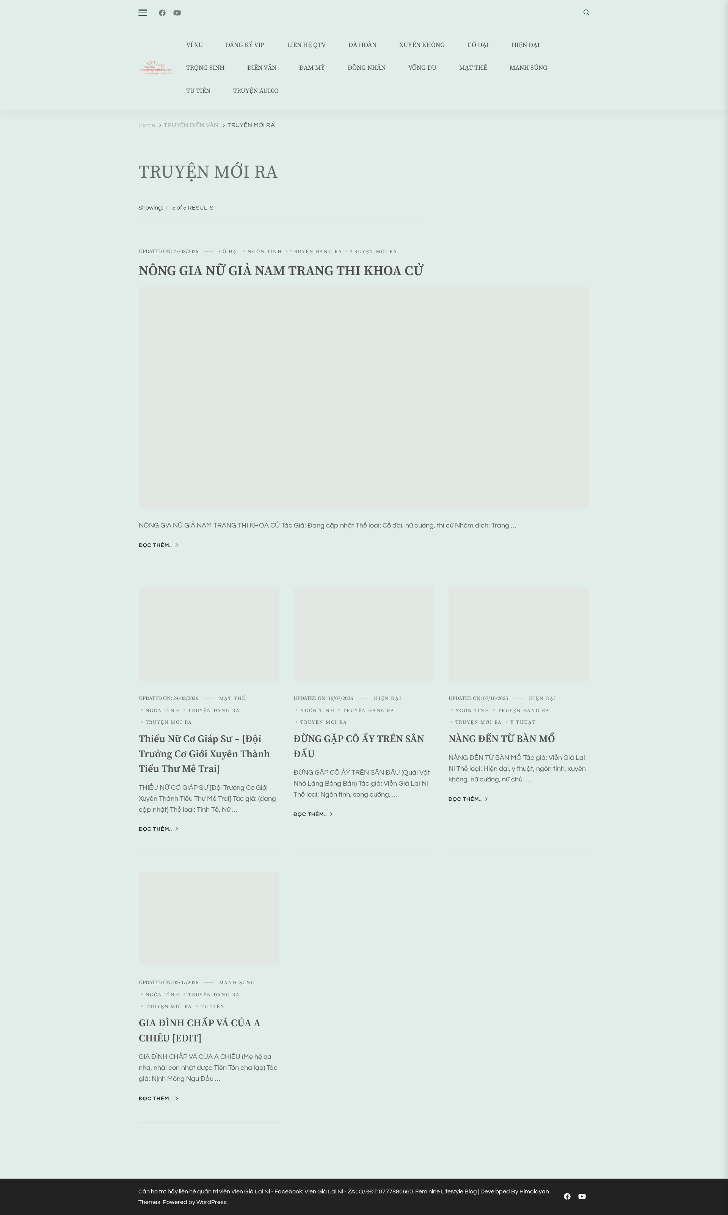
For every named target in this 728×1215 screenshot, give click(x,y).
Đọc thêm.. (155, 545)
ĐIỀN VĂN (261, 68)
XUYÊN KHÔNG (422, 45)
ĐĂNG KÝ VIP (245, 45)
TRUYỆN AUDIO (256, 91)
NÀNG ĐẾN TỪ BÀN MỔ (502, 739)
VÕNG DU (422, 68)
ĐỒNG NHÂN (367, 68)
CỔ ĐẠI (478, 45)
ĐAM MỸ (312, 68)
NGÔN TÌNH (265, 252)
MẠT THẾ (473, 68)
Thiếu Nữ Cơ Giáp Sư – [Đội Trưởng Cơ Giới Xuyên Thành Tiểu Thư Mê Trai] (204, 754)
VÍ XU (194, 45)
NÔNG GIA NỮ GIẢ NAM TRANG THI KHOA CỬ (281, 271)
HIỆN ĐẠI (525, 45)
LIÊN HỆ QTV (306, 45)
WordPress (211, 1202)
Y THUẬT (523, 722)
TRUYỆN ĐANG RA (316, 252)
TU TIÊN (198, 91)
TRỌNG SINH (205, 68)
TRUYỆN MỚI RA (373, 252)
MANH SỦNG (529, 68)
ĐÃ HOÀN (362, 45)
